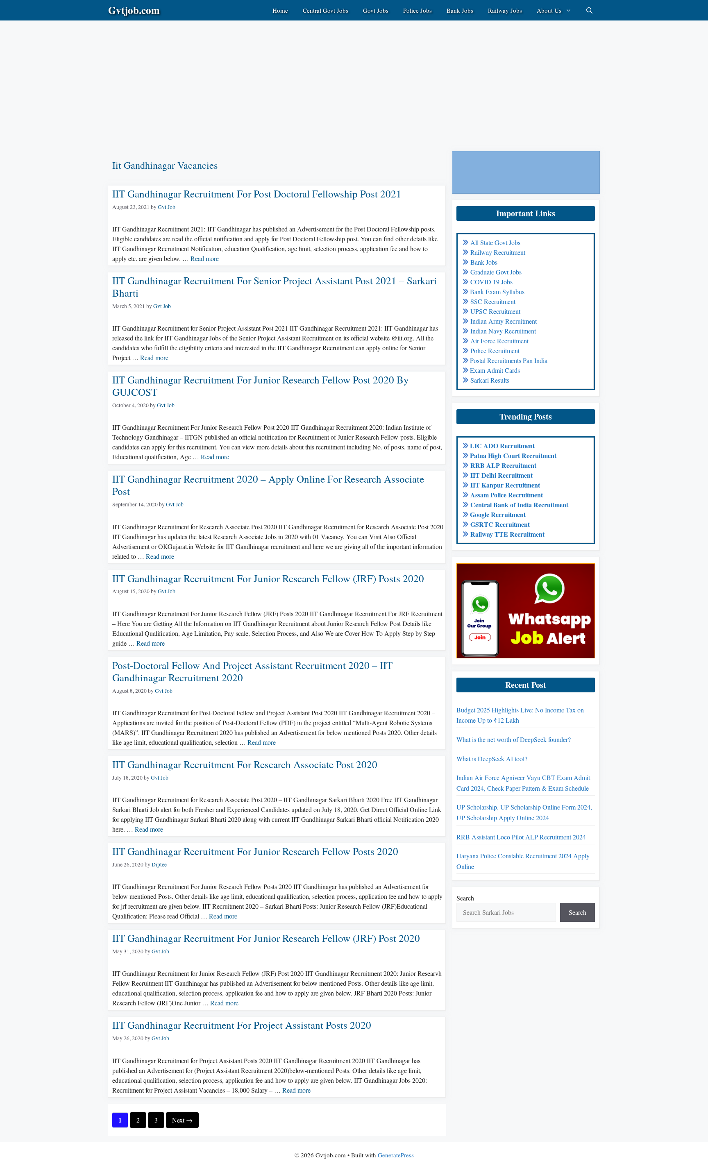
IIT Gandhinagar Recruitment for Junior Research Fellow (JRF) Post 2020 (266, 938)
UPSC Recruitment (495, 311)
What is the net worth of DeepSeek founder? (513, 739)
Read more (205, 258)
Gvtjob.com (134, 10)
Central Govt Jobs (325, 10)
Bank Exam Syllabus (497, 291)
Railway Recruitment (497, 252)
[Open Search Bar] (589, 10)
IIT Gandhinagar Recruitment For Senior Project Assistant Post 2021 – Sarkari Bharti (274, 286)
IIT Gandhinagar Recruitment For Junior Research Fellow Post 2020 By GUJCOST (260, 386)
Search (465, 898)
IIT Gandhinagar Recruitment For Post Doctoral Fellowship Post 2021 (257, 193)
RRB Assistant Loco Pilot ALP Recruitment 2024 (521, 836)
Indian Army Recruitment (503, 321)
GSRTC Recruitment (500, 524)
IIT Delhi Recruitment (501, 475)
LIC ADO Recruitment (502, 445)
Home (280, 10)
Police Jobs (417, 10)
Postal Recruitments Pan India (508, 360)
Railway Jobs (505, 10)
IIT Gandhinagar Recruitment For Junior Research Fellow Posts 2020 (255, 851)
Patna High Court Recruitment (513, 455)
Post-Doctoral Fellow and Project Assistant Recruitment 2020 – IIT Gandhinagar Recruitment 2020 (252, 671)
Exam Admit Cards (495, 370)
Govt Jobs (375, 10)
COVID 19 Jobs (491, 281)
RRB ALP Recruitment (503, 465)
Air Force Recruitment (499, 340)
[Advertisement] (246, 77)
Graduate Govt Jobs (496, 272)
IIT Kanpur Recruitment (505, 485)
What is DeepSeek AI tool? (491, 758)
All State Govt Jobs (495, 242)
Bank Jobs (460, 10)
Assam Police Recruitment (506, 494)
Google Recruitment (498, 514)
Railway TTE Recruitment (507, 534)
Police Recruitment (495, 350)
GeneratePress (396, 1155)
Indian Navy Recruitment (503, 331)
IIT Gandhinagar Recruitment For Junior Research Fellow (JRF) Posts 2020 (268, 578)
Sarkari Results (489, 380)
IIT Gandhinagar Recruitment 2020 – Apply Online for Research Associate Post (268, 485)
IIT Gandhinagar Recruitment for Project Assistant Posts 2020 (241, 1025)
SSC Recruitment (492, 301)
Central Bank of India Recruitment (519, 504)
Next (182, 1120)
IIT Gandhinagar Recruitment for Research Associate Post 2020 (244, 764)
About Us (549, 10)
